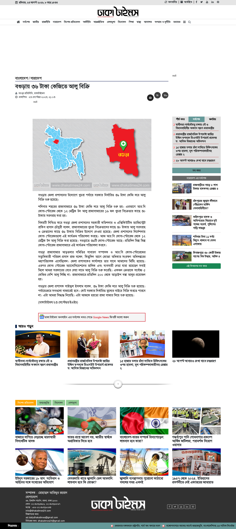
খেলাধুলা (111, 22)
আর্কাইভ (188, 2)
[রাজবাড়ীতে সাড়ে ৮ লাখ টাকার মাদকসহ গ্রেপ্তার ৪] (182, 188)
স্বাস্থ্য (139, 22)
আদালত (148, 22)
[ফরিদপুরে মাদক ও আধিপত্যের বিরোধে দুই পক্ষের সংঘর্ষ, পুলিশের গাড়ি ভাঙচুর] (182, 220)
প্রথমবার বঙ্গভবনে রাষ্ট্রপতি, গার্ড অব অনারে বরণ (125, 525)
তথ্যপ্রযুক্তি (44, 402)
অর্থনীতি (87, 22)
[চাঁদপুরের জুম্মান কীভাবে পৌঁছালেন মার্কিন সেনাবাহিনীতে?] (182, 204)
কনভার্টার (172, 2)
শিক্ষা (131, 22)
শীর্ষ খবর (180, 119)
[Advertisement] (118, 50)
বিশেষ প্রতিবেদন (72, 22)
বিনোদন (122, 22)
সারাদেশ (57, 22)
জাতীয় (36, 22)
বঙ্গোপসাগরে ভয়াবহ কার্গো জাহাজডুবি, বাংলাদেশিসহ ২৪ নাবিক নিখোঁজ (187, 525)
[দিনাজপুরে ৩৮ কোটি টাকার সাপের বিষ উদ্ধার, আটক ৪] (182, 256)
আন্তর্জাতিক (99, 22)
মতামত (176, 22)
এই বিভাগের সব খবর (196, 266)
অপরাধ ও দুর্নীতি (162, 22)
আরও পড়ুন (25, 326)
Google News (101, 317)
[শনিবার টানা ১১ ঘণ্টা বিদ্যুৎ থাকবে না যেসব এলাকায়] (182, 240)
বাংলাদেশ (21, 78)
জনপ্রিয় (212, 119)
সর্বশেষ (26, 22)
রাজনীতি (46, 22)
